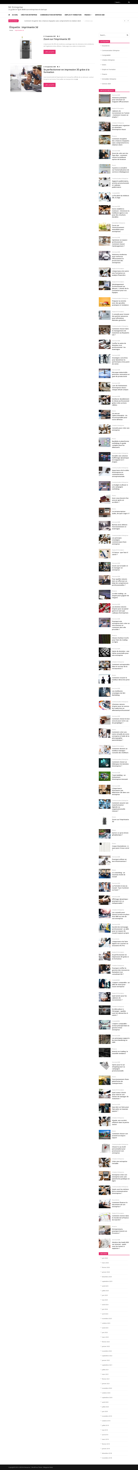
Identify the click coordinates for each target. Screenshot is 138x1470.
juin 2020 (105, 1411)
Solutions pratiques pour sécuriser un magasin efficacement (120, 100)
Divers (104, 65)
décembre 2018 (107, 1453)
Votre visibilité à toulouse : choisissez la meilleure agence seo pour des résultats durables (120, 213)
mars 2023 (105, 1337)
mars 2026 (105, 1263)
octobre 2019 (106, 1421)
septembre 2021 (107, 1365)
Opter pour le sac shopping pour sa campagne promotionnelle (118, 1068)
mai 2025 (105, 1300)
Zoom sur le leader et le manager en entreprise (120, 568)
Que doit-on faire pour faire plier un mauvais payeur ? (120, 1109)
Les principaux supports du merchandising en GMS (121, 1040)
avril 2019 (105, 1435)
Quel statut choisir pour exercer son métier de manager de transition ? (120, 1095)
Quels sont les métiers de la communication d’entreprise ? (120, 1191)
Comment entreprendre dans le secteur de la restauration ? (121, 666)
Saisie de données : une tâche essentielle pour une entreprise (120, 653)
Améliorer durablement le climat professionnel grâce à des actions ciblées (120, 402)
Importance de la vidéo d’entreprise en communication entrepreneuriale (120, 473)
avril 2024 (105, 1314)
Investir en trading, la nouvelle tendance (120, 1052)
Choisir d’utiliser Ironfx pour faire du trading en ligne (120, 640)
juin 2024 (105, 1309)
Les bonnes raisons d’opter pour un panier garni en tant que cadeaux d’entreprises (120, 610)
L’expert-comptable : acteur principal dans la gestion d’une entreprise (120, 1027)
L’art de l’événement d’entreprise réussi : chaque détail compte (120, 388)
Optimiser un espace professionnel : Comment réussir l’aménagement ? (119, 243)
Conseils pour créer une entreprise (120, 429)
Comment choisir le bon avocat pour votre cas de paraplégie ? (121, 721)
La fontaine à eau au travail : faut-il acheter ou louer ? (120, 888)
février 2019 (106, 1444)
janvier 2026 (106, 1272)
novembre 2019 (107, 1416)
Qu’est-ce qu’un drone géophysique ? (120, 834)
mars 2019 (105, 1439)
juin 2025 (105, 1295)
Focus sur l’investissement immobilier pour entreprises (118, 228)
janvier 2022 (106, 1360)
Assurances (106, 46)
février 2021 (106, 1379)
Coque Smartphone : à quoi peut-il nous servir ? (120, 848)
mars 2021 (105, 1374)
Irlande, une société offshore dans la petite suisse (120, 1122)
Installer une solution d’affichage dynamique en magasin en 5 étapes (120, 459)
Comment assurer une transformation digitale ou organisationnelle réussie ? (120, 807)
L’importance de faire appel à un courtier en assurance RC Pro (120, 943)
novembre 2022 (107, 1351)
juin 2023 (105, 1332)
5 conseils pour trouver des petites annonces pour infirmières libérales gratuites (120, 317)
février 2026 (106, 1267)
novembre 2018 (107, 1458)
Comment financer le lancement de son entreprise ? (119, 1204)
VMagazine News (48, 1467)
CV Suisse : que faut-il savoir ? (120, 553)
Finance (87, 15)
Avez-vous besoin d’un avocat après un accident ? (120, 500)
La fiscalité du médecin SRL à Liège (120, 197)
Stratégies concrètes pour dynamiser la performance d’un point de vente (121, 361)
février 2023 (106, 1342)
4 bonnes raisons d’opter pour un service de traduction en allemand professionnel (121, 707)
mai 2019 (105, 1430)
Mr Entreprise (15, 7)
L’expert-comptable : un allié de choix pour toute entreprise (121, 984)
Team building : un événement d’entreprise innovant (120, 777)
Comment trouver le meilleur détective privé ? (121, 680)
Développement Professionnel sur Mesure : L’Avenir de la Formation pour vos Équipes (120, 288)
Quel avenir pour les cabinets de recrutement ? (119, 998)
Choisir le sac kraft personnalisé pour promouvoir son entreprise (119, 1150)
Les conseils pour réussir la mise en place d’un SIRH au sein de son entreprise (120, 915)
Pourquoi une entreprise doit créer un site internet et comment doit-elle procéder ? (121, 625)
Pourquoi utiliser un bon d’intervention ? (119, 860)
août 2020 (105, 1402)
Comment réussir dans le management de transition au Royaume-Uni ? (121, 332)
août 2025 (105, 1286)
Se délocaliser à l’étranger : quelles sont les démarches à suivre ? (120, 1012)
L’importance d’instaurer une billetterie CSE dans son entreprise (120, 791)
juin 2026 (105, 1258)
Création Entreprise (29, 15)
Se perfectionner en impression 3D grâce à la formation (66, 70)
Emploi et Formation (73, 15)
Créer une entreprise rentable (119, 1162)
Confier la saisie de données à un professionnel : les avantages (119, 346)
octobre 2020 (106, 1393)
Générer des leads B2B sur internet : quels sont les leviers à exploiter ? (120, 1245)
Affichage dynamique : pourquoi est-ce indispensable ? (120, 901)
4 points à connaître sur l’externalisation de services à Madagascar (120, 170)
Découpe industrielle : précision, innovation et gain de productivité (121, 374)
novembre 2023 (107, 1318)
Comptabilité (106, 55)
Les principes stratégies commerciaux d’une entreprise (119, 541)
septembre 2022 (107, 1356)
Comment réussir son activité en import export (120, 1136)
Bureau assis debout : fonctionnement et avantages (120, 527)
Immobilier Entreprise (109, 79)
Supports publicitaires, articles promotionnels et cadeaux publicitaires (120, 184)
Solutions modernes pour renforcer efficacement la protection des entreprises (119, 258)
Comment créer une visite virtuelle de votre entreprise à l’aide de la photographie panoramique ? (120, 736)
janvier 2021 (106, 1383)
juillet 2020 (105, 1407)
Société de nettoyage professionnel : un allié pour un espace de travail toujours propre (120, 930)
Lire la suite (49, 52)
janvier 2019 (106, 1448)
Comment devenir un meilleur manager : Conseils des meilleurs (120, 751)
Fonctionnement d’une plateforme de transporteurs (120, 1081)
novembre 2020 (107, 1388)
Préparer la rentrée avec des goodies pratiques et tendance (120, 303)
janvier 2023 (106, 1346)
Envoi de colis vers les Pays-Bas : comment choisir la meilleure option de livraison (120, 156)
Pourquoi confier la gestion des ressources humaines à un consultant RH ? (120, 971)
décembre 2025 (107, 1277)
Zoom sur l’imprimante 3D (57, 39)
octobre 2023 (106, 1323)
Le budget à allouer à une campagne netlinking (120, 487)
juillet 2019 (105, 1425)
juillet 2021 (105, 1370)
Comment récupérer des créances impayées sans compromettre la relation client (120, 142)
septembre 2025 (107, 1281)
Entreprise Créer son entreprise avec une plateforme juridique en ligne (121, 1178)
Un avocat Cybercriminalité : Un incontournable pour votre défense (119, 416)
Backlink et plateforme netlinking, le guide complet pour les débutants (120, 444)
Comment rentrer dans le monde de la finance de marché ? (120, 1218)
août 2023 (105, 1328)
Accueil (15, 15)
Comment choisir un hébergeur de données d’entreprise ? (120, 764)
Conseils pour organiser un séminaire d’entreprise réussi (121, 127)
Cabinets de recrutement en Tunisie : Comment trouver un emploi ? (120, 114)
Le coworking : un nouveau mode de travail (118, 875)
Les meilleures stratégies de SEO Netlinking (118, 693)
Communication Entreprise (51, 15)
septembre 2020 (107, 1397)
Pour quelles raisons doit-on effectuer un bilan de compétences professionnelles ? (120, 582)
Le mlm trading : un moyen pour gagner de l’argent (120, 595)
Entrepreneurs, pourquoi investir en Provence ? (119, 1231)
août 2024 (105, 1304)
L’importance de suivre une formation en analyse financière (120, 273)
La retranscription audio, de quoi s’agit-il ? (121, 512)
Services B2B (99, 15)
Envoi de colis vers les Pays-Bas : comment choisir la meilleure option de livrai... (51, 21)
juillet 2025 (105, 1291)
